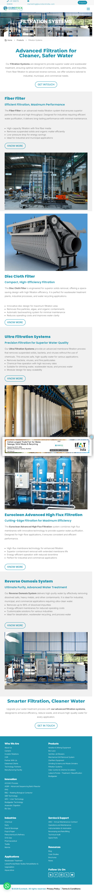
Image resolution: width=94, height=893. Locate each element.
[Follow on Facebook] (56, 875)
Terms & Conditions (71, 889)
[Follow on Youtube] (72, 875)
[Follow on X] (67, 875)
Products (20, 40)
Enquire (82, 2)
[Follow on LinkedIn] (50, 875)
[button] (7, 886)
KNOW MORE (15, 145)
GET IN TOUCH (46, 725)
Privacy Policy (53, 889)
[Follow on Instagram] (61, 875)
